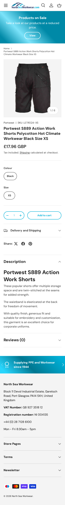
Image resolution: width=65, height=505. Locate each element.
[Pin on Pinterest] (30, 243)
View (32, 35)
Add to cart (44, 215)
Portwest (9, 122)
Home (7, 48)
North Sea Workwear (22, 496)
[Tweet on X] (16, 243)
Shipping (25, 152)
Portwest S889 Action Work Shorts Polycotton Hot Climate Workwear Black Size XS (29, 53)
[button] (59, 5)
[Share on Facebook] (23, 243)
